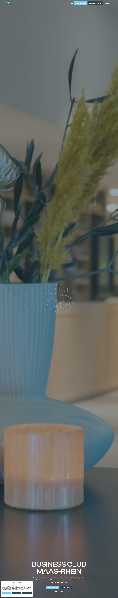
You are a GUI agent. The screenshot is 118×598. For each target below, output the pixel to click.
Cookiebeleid (16, 595)
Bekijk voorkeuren (26, 593)
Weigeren (16, 593)
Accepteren (6, 593)
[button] (31, 582)
